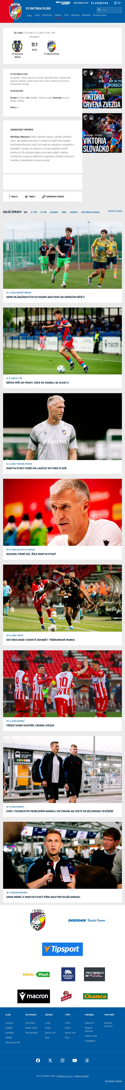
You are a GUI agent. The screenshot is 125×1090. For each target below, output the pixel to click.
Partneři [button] (86, 15)
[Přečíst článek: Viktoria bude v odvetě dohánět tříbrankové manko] (62, 598)
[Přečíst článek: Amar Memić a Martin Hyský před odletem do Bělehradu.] (62, 855)
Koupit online (31, 1027)
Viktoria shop (91, 1036)
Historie (9, 1023)
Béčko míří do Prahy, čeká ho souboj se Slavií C (37, 383)
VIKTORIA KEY (81, 3)
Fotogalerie (90, 1040)
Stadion (9, 1027)
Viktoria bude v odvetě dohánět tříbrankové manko (40, 640)
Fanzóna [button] (75, 15)
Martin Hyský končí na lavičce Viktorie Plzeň (36, 468)
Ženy (47, 1037)
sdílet (14, 196)
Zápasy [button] (58, 15)
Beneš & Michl (82, 1076)
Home (29, 15)
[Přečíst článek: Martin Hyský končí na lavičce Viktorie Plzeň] (62, 426)
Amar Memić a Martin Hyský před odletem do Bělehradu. (43, 897)
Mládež (9, 1037)
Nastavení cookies (113, 1081)
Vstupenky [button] (47, 15)
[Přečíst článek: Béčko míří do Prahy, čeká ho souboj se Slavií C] (62, 340)
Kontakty (10, 1032)
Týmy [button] (66, 15)
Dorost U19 (50, 1032)
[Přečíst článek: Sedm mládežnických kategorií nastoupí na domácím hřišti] (62, 255)
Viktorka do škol (13, 1042)
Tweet (32, 196)
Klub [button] (37, 15)
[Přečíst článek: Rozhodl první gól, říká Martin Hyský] (62, 512)
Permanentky (31, 1032)
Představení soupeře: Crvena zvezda (30, 725)
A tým (47, 1023)
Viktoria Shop (99, 15)
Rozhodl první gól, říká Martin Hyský (31, 554)
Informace (30, 1023)
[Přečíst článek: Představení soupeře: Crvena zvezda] (62, 683)
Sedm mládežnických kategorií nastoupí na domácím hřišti (45, 297)
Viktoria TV (89, 1023)
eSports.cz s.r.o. (65, 1076)
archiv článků (115, 211)
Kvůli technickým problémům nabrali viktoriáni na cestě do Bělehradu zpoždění (59, 811)
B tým (48, 1027)
